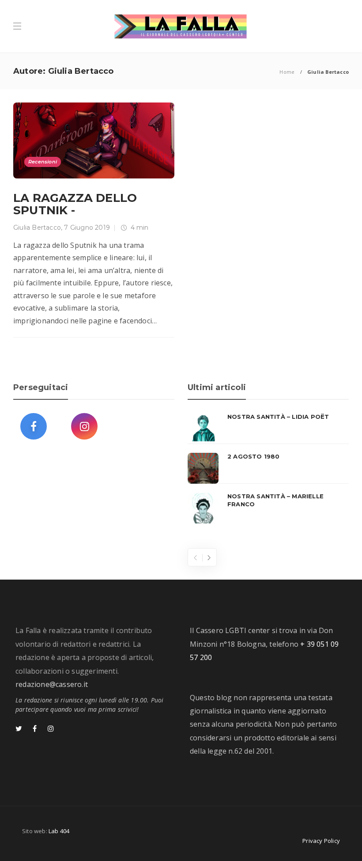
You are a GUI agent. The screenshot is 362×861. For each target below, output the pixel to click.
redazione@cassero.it (51, 684)
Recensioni (42, 162)
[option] (268, 468)
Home (286, 71)
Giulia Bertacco (37, 227)
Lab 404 (59, 831)
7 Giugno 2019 (87, 227)
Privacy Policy (321, 841)
